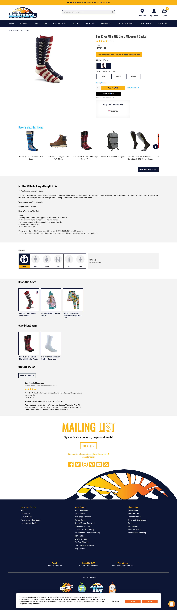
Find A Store (142, 16)
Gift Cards (146, 24)
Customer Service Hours (88, 565)
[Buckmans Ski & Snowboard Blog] (97, 587)
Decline (132, 601)
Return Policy (26, 517)
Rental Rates (80, 520)
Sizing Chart (100, 83)
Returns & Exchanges (137, 520)
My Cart (165, 12)
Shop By (162, 24)
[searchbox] (112, 12)
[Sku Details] (113, 98)
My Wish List (133, 514)
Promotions (133, 526)
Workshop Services (83, 517)
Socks (27, 30)
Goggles (90, 24)
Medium (118, 76)
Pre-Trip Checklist (82, 542)
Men (11, 24)
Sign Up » (88, 446)
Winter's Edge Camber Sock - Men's (27, 314)
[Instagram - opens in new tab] (85, 464)
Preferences (115, 601)
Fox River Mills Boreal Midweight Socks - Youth (85, 158)
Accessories (125, 24)
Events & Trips (81, 539)
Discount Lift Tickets (83, 526)
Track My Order (134, 517)
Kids (35, 24)
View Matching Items (148, 169)
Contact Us (25, 514)
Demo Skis (79, 536)
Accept (150, 601)
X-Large (133, 76)
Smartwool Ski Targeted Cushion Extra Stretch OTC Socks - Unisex (140, 158)
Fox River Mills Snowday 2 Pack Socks (31, 158)
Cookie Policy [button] (79, 601)
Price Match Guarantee (30, 520)
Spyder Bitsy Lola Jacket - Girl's (50, 314)
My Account (154, 16)
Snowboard (59, 24)
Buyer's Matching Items (30, 127)
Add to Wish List (133, 88)
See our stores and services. (122, 565)
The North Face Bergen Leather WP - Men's (58, 158)
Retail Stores (80, 514)
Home (10, 30)
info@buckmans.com (54, 565)
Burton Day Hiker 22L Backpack (113, 157)
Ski (45, 24)
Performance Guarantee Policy (87, 533)
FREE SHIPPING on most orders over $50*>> (88, 2)
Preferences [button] (36, 603)
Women (23, 24)
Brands (131, 523)
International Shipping (137, 533)
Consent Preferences (88, 577)
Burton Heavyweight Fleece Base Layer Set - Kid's (72, 315)
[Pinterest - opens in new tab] (92, 464)
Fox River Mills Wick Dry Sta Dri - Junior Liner (50, 358)
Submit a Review (27, 375)
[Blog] (106, 464)
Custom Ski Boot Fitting (84, 529)
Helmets (106, 24)
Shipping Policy (134, 529)
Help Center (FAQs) (29, 523)
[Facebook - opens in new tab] (71, 464)
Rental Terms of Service (85, 523)
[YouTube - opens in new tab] (99, 464)
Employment (80, 548)
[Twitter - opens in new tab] (78, 464)
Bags (75, 24)
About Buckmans (82, 510)
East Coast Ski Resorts (84, 545)
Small (103, 76)
